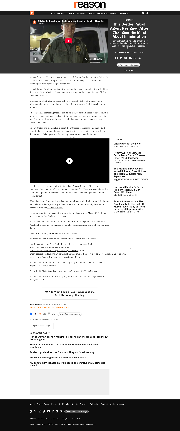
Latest (52, 13)
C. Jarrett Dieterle (120, 179)
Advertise (84, 404)
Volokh (92, 13)
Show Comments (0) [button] (42, 326)
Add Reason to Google (129, 65)
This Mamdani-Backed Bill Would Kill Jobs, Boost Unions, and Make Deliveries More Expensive (130, 172)
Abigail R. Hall (119, 160)
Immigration (42, 307)
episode (54, 213)
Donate (113, 13)
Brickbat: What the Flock (127, 143)
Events (54, 404)
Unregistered (77, 204)
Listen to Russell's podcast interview (46, 233)
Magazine (61, 13)
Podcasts (81, 13)
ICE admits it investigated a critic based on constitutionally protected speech (67, 364)
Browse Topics (43, 404)
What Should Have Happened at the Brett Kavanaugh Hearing (69, 293)
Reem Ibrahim (118, 195)
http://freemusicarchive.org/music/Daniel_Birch (58, 257)
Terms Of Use (76, 419)
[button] (148, 13)
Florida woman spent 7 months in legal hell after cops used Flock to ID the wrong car (69, 338)
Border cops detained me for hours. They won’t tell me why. (62, 352)
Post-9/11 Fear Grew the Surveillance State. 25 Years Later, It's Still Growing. (129, 155)
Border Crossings (62, 307)
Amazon (120, 404)
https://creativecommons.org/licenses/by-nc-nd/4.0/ (54, 250)
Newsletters (102, 13)
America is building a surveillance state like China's (58, 357)
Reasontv (129, 19)
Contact (104, 404)
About (32, 404)
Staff (61, 404)
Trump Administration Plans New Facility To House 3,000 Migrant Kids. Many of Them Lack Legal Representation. (129, 205)
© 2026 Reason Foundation (39, 419)
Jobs (67, 404)
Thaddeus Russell (55, 207)
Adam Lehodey (135, 179)
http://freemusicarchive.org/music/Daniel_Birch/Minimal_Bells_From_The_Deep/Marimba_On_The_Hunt (78, 254)
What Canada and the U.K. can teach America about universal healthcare (64, 346)
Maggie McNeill (95, 213)
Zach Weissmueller (122, 52)
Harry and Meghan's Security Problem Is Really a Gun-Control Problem (130, 190)
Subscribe (124, 13)
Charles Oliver (119, 146)
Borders (51, 307)
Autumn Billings (119, 212)
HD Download (129, 70)
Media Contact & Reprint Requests (44, 319)
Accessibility (55, 419)
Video (71, 13)
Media (112, 404)
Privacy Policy (65, 419)
